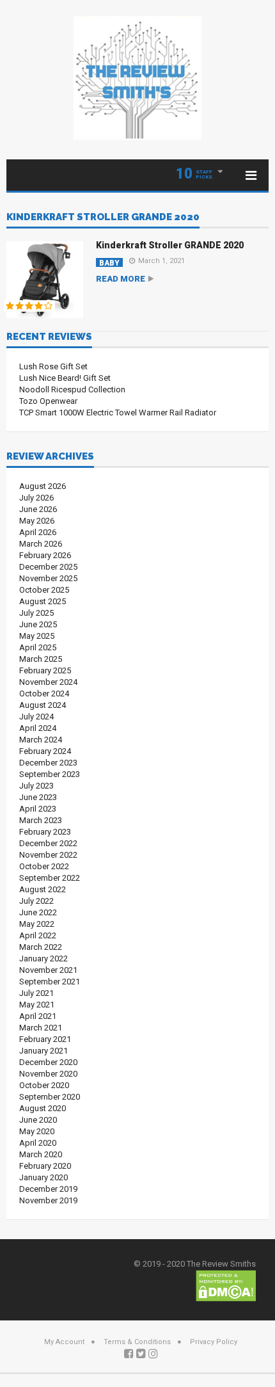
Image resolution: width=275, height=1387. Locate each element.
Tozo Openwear (48, 401)
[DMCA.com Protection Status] (226, 1285)
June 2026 (38, 509)
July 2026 (36, 497)
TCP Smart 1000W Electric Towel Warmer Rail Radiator (117, 412)
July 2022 (36, 901)
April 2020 (37, 1143)
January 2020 (43, 1177)
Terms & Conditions (137, 1342)
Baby (109, 263)
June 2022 (38, 912)
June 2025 (38, 624)
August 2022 (42, 889)
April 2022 (37, 935)
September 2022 (49, 878)
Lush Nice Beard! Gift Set (65, 378)
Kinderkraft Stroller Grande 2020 (103, 217)
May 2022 (36, 924)
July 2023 (36, 785)
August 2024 (42, 705)
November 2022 (48, 855)
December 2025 (48, 567)
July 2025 (36, 613)
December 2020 (48, 1062)
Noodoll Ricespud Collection (72, 389)
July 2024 (36, 716)
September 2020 (49, 1097)
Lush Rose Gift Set (53, 366)
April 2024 (37, 728)
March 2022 (40, 947)
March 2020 (40, 1154)
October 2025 (44, 590)
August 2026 (42, 486)
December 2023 (48, 762)
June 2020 (38, 1120)
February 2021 (45, 1039)
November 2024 (48, 682)
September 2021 (49, 981)
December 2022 (48, 843)
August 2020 (42, 1108)
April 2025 (37, 647)
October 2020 (44, 1085)
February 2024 (45, 751)
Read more (120, 279)
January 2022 (43, 958)
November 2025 (48, 578)
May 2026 (36, 520)
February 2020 (45, 1166)
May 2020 (36, 1131)
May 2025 (36, 636)
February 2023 (45, 832)
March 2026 (40, 544)
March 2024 (40, 739)
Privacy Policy (213, 1342)
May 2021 (36, 1004)
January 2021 (43, 1050)
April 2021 (37, 1016)
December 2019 (48, 1189)
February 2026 (45, 555)
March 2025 (40, 659)
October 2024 (44, 693)
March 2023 (40, 820)
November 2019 (48, 1200)
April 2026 (37, 532)
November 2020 (48, 1073)
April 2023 (37, 809)
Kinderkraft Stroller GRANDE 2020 (170, 245)
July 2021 (36, 993)
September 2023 (49, 774)
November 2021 (48, 970)
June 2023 (38, 797)
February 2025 (45, 670)
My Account (64, 1342)
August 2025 (42, 601)
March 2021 (40, 1027)
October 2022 (44, 866)
